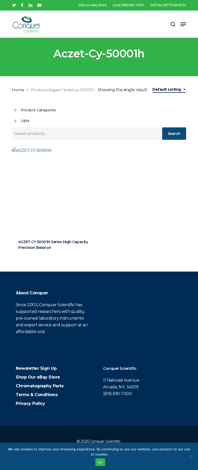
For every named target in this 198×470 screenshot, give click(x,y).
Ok (100, 462)
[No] (191, 456)
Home (18, 90)
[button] (183, 24)
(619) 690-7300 (117, 393)
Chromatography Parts (39, 385)
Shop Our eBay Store (38, 377)
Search (174, 133)
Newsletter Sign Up (36, 368)
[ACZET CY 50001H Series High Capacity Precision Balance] (54, 190)
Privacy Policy (30, 403)
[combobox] (169, 89)
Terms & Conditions (36, 394)
